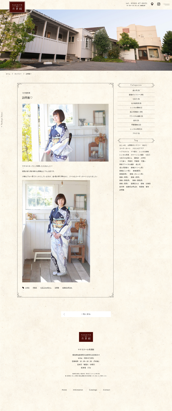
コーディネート (125, 148)
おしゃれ (122, 145)
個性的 (136, 158)
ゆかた (144, 145)
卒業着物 (134, 125)
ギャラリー (18, 74)
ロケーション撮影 (137, 155)
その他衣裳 (26, 93)
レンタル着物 (135, 107)
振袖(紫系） (137, 171)
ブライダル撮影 (135, 116)
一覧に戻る (86, 314)
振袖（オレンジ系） (137, 174)
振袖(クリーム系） (137, 167)
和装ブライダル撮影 (126, 164)
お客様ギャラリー (134, 145)
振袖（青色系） (125, 180)
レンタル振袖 (144, 151)
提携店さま (135, 183)
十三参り (122, 161)
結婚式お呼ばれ (67, 288)
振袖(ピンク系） (125, 171)
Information (78, 390)
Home (64, 390)
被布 (147, 187)
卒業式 (35, 288)
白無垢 (148, 183)
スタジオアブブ (138, 148)
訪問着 (57, 288)
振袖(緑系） (123, 174)
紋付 (135, 120)
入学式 (27, 288)
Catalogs (93, 390)
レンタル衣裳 (135, 129)
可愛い (143, 161)
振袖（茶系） (124, 177)
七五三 (135, 99)
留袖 (142, 183)
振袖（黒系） (124, 183)
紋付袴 (121, 187)
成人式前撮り (134, 112)
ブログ (135, 133)
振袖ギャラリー (134, 95)
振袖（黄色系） (138, 180)
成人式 (135, 90)
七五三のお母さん (45, 288)
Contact (106, 390)
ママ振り (134, 151)
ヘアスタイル (124, 151)
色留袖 (141, 187)
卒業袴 (136, 161)
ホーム (8, 74)
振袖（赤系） (135, 177)
